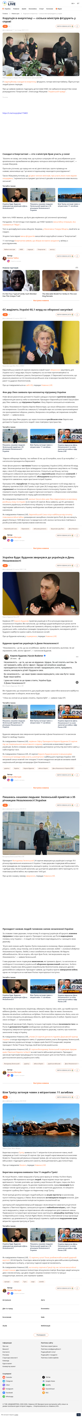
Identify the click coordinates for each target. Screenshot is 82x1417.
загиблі (41, 1282)
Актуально (7, 1300)
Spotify (48, 1385)
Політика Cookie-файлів (49, 1358)
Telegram (9, 1381)
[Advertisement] (41, 104)
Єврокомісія (25, 529)
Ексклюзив (7, 1317)
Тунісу (21, 1152)
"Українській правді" (57, 91)
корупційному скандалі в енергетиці (20, 81)
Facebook (9, 1393)
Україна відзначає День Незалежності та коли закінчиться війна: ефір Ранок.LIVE (67, 448)
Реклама (6, 1355)
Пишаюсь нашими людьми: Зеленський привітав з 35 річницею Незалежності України (41, 207)
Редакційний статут (48, 1352)
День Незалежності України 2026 (63, 768)
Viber (8, 1385)
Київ (42, 1317)
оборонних (55, 370)
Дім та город (8, 1309)
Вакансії (6, 1349)
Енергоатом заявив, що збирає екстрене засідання (37, 240)
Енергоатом (41, 249)
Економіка (33, 9)
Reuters (23, 1165)
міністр (52, 249)
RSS (47, 1393)
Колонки (49, 9)
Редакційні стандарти (49, 1355)
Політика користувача (49, 1346)
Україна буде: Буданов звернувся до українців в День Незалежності (15, 206)
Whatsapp (9, 1396)
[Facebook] (12, 540)
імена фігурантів (27, 236)
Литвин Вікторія (14, 537)
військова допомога (40, 529)
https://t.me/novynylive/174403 (15, 113)
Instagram (9, 1389)
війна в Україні (43, 768)
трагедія (7, 1282)
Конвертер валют (9, 1366)
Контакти (6, 1352)
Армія (24, 9)
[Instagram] (8, 261)
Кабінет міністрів (9, 249)
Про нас (5, 1346)
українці (6, 768)
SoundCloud (50, 1389)
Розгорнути (41, 1335)
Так (79, 1415)
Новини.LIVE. (47, 385)
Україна (7, 9)
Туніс (25, 1282)
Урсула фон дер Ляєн (57, 529)
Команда (6, 1361)
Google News (50, 1381)
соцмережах (31, 636)
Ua (72, 3)
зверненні (30, 876)
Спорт (41, 9)
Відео (60, 9)
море (32, 1282)
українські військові (54, 1064)
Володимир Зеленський (23, 860)
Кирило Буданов (21, 621)
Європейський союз (10, 529)
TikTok (48, 1377)
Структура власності (10, 1358)
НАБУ (21, 249)
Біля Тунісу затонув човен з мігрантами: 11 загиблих (69, 205)
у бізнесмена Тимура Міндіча (55, 229)
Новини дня (15, 13)
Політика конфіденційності (51, 1349)
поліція (16, 1282)
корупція (30, 249)
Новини (16, 9)
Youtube (9, 1377)
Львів (5, 1326)
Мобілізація (45, 1326)
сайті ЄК (29, 385)
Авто (43, 1300)
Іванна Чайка (13, 258)
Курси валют (7, 1363)
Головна (5, 13)
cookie (16, 1415)
